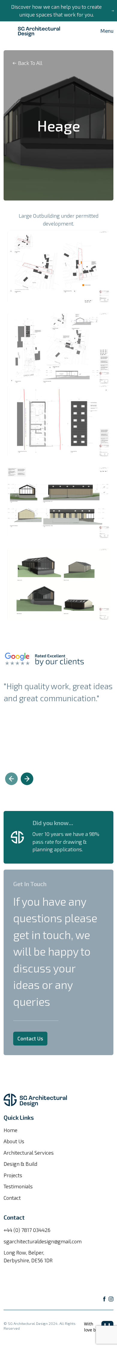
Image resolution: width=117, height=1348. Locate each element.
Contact (12, 1198)
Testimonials (18, 1186)
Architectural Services (29, 1153)
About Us (14, 1141)
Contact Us (30, 1038)
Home (10, 1130)
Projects (13, 1175)
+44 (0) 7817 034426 (27, 1230)
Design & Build (20, 1164)
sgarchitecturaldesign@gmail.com (43, 1241)
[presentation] (11, 778)
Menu (106, 31)
